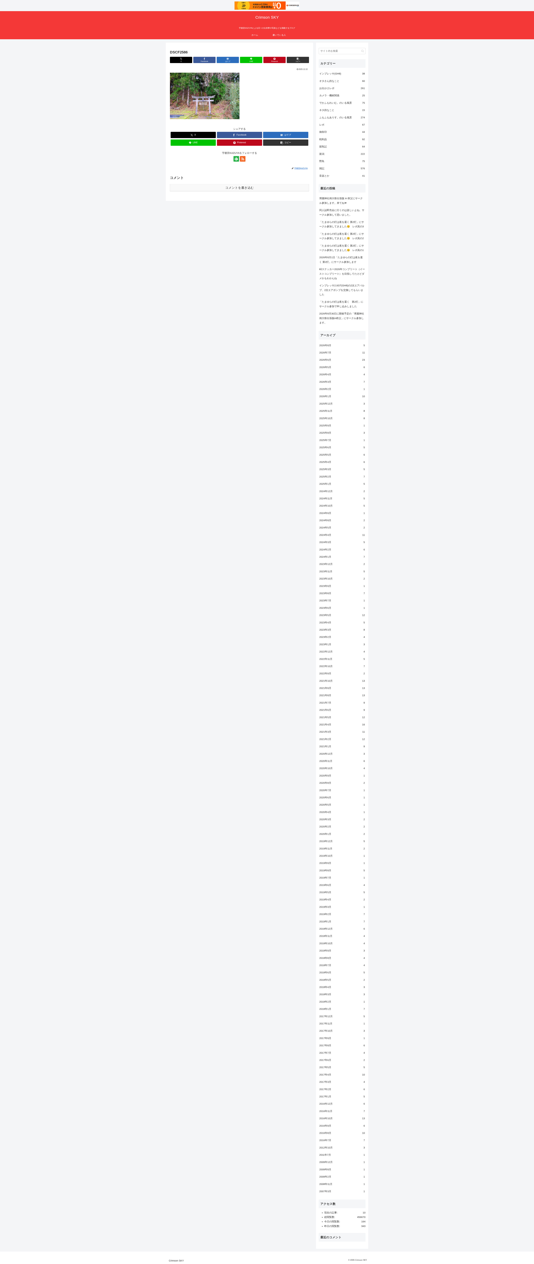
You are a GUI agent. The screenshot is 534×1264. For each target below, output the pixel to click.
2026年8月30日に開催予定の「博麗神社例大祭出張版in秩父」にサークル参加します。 (341, 318)
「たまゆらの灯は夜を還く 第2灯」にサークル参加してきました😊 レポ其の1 (341, 248)
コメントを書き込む (239, 187)
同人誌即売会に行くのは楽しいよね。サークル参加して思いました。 (341, 212)
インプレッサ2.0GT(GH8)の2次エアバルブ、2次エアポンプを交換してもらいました (341, 290)
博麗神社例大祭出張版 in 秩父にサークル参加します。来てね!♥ (341, 200)
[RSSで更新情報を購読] (242, 159)
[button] (298, 60)
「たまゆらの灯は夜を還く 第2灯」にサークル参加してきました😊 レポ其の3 (341, 224)
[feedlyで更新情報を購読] (236, 159)
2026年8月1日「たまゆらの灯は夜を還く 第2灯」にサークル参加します (341, 259)
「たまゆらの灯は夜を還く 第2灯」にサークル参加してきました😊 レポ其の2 (341, 236)
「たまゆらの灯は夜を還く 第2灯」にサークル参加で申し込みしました (341, 304)
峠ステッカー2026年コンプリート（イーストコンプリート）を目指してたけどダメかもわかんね (342, 274)
